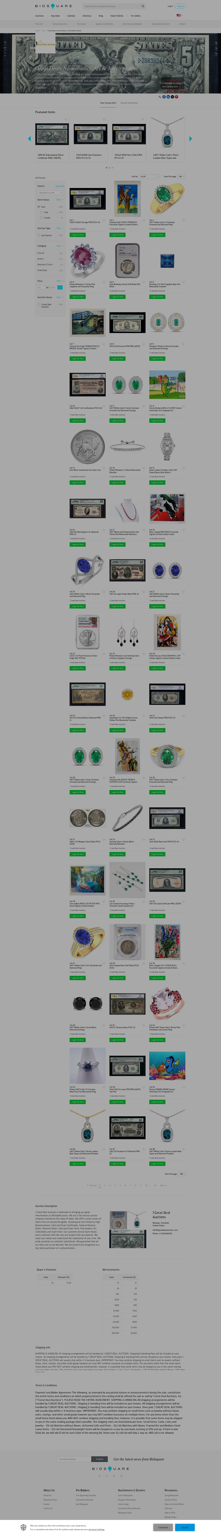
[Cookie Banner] (110, 1527)
